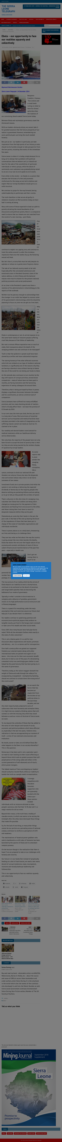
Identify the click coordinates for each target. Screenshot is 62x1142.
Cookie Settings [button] (17, 575)
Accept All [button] (26, 575)
